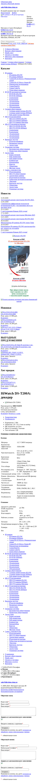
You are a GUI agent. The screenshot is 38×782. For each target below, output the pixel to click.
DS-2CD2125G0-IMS (8, 314)
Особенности (10, 419)
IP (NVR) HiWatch (15, 96)
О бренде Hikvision (12, 49)
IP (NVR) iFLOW (15, 94)
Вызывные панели (16, 143)
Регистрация (5, 13)
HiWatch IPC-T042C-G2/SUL (11, 354)
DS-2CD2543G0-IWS (8, 362)
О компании (9, 654)
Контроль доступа (11, 139)
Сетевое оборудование (16, 62)
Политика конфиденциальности (12, 690)
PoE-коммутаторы (15, 158)
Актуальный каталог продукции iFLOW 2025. (17, 200)
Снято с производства (13, 170)
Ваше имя (5, 702)
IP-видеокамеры (15, 172)
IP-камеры (8, 73)
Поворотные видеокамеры (18, 84)
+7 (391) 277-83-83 (7, 675)
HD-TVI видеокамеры (13, 117)
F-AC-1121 (12, 43)
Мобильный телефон (9, 748)
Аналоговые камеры (16, 176)
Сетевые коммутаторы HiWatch (16, 63)
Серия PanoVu (14, 86)
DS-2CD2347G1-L (7, 384)
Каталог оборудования (13, 51)
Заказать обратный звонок (10, 4)
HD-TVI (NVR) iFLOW (17, 126)
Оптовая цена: (6, 410)
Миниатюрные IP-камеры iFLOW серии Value (17, 223)
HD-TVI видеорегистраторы (15, 124)
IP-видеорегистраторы (17, 177)
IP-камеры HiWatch (16, 77)
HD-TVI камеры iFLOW (18, 118)
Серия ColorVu (14, 88)
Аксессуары (13, 145)
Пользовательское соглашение (12, 691)
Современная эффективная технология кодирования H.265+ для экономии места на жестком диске (17, 205)
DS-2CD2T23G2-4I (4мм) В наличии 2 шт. (16, 347)
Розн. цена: (5, 316)
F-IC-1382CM (22, 43)
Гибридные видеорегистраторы (20, 179)
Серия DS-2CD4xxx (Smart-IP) (20, 82)
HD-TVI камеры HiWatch (18, 120)
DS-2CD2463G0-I (7, 377)
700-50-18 (7, 34)
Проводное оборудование (18, 151)
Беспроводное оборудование (19, 149)
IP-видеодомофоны (16, 141)
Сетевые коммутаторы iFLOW (20, 111)
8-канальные (13, 99)
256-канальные (14, 107)
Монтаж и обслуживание (14, 56)
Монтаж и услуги (11, 662)
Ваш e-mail (5, 704)
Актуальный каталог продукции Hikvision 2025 (18, 215)
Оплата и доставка (11, 55)
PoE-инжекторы (15, 157)
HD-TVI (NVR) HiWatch (18, 128)
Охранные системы (12, 147)
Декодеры (12, 181)
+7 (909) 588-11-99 (7, 671)
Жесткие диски (14, 168)
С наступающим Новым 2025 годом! (14, 232)
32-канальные (14, 103)
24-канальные (14, 136)
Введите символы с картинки (12, 724)
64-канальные (14, 105)
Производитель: (7, 406)
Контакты (8, 58)
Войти (14, 13)
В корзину (4, 318)
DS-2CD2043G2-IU (8, 322)
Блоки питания (14, 155)
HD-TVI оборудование (17, 174)
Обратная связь (6, 2)
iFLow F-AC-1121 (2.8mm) (10, 329)
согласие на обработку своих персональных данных (16, 731)
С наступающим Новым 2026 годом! (14, 211)
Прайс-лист (9, 53)
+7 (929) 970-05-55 (7, 667)
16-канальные (14, 101)
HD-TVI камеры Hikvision (18, 122)
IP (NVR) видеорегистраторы (15, 92)
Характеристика (11, 417)
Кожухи (12, 164)
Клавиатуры (13, 160)
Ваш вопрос (5, 706)
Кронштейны (14, 162)
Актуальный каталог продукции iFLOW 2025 (17, 219)
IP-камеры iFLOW (15, 75)
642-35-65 (7, 30)
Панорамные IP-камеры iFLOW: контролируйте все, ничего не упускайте (18, 227)
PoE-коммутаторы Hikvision (19, 115)
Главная (4, 62)
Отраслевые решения (17, 90)
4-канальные (13, 98)
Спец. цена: (5, 412)
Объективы (13, 166)
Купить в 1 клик (14, 413)
